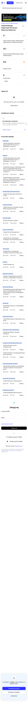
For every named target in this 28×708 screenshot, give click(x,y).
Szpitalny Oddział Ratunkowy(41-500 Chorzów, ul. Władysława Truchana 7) (13, 276)
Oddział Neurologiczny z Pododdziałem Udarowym (13, 306)
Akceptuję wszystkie (14, 688)
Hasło (3, 417)
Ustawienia (14, 696)
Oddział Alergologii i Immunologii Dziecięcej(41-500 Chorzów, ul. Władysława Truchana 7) (11, 145)
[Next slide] (26, 124)
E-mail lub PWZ (5, 411)
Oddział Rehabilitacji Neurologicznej (12, 392)
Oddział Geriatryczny (8, 264)
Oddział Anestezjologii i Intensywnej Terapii (12, 194)
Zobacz (21, 149)
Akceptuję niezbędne (14, 692)
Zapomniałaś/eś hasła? (7, 424)
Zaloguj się (10, 2)
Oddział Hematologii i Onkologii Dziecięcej (11, 333)
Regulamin (19, 450)
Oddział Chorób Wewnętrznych (11, 232)
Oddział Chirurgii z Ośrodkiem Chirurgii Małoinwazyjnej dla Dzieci (13, 208)
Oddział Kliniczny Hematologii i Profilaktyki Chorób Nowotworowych (12, 238)
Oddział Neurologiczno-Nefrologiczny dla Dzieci (14, 319)
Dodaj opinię (14, 105)
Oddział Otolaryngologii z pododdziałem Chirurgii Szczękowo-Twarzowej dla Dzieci (13, 367)
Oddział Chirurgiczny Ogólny (10, 220)
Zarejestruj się (18, 446)
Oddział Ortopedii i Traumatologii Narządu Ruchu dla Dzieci (14, 353)
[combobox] (14, 8)
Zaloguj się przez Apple (16, 441)
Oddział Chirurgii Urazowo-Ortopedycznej (10, 346)
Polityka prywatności (10, 450)
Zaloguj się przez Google (15, 437)
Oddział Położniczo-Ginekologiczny (12, 381)
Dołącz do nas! (19, 2)
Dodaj (6, 81)
